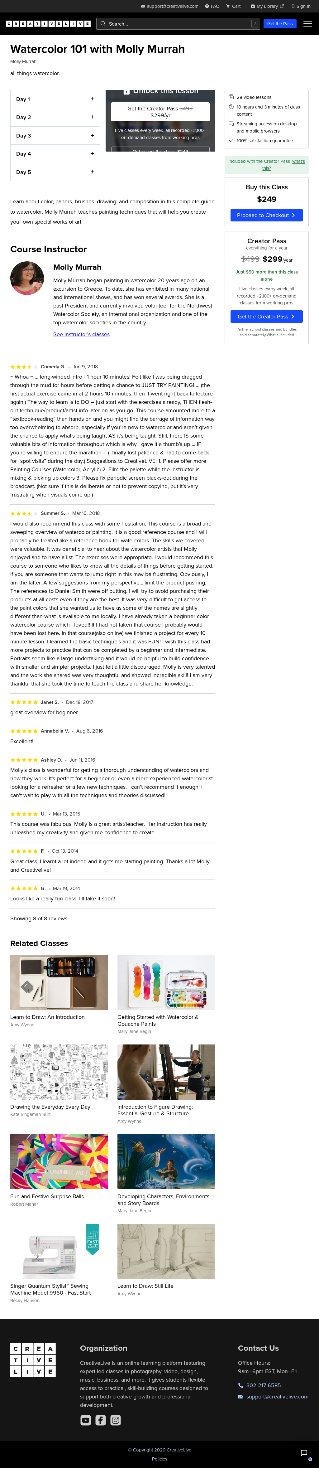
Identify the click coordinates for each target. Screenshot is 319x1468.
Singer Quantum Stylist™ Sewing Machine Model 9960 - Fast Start (50, 1289)
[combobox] (178, 23)
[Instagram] (115, 1420)
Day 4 (23, 153)
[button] (304, 1453)
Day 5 (23, 172)
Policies (159, 1459)
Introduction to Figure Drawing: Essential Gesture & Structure (155, 1110)
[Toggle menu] (307, 23)
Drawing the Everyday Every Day (50, 1107)
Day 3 (23, 135)
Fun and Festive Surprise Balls (47, 1196)
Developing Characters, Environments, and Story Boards (164, 1199)
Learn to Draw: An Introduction (47, 1017)
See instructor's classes (81, 334)
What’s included (280, 334)
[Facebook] (100, 1420)
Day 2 (23, 117)
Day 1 (23, 99)
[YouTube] (85, 1420)
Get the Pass (280, 23)
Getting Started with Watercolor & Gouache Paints (158, 1020)
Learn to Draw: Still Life (145, 1286)
